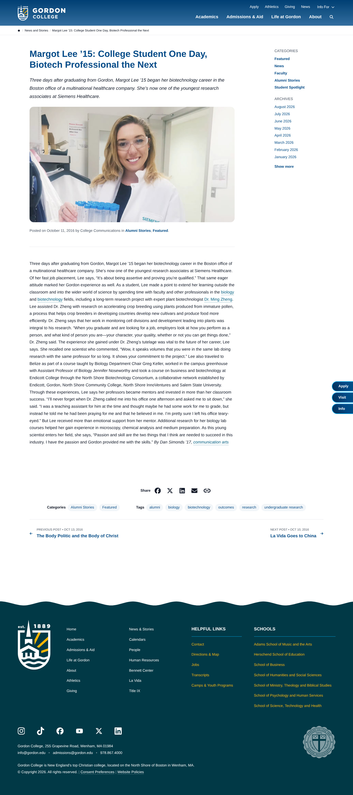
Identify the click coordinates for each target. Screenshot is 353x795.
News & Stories (141, 629)
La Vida (135, 681)
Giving (290, 7)
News (305, 7)
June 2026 (282, 121)
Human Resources (144, 660)
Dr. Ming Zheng (218, 299)
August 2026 (284, 107)
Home (71, 629)
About (315, 16)
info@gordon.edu (32, 753)
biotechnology (50, 299)
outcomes (226, 507)
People (134, 650)
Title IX (134, 691)
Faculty (280, 73)
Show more (284, 166)
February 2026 (286, 150)
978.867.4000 (111, 753)
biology (227, 292)
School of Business (269, 665)
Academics (206, 16)
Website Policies (130, 772)
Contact (198, 644)
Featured (160, 231)
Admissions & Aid (244, 16)
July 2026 (282, 114)
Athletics (272, 7)
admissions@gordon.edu (73, 753)
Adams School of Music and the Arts (283, 644)
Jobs (195, 665)
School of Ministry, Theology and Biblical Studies (293, 685)
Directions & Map (205, 654)
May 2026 (282, 128)
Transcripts (200, 675)
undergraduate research (283, 507)
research (249, 507)
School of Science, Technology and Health (288, 706)
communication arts (211, 442)
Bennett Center (141, 671)
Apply (254, 7)
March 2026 (283, 143)
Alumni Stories (138, 231)
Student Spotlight (289, 87)
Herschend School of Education (279, 654)
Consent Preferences (97, 772)
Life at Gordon (286, 16)
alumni (154, 507)
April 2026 (282, 135)
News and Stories (36, 30)
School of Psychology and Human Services (288, 695)
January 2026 (285, 157)
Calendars (137, 640)
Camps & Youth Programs (212, 685)
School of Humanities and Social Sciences (288, 675)
